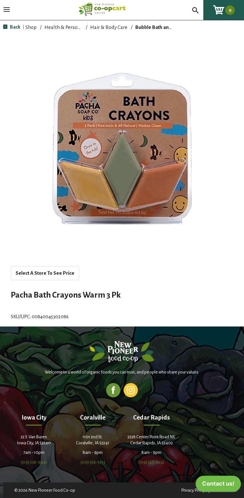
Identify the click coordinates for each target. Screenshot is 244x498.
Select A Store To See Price (45, 273)
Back (14, 27)
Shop (31, 27)
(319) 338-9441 (34, 462)
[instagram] (131, 389)
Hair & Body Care (108, 27)
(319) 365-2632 (151, 462)
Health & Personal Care (69, 27)
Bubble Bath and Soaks (160, 27)
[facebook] (113, 389)
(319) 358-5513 (92, 462)
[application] (218, 485)
